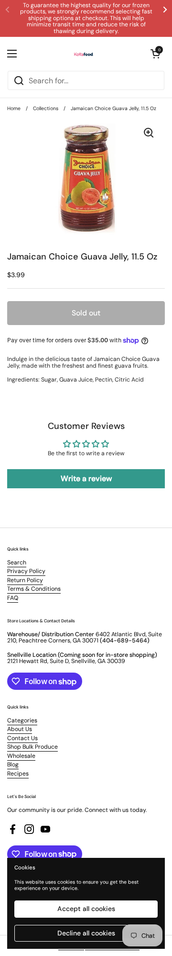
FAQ (12, 598)
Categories (22, 720)
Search (16, 562)
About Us (19, 729)
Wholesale (21, 756)
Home (14, 108)
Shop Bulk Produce (32, 747)
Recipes (18, 773)
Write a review (86, 478)
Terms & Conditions (34, 589)
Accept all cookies (86, 908)
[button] (155, 53)
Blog (13, 764)
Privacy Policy (26, 571)
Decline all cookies (86, 933)
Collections (45, 108)
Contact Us (22, 738)
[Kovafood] (84, 53)
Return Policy (25, 580)
